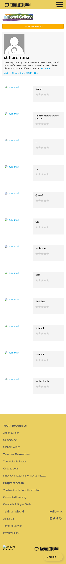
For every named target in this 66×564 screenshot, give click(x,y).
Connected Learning (14, 497)
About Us (8, 518)
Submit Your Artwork (33, 26)
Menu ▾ (50, 17)
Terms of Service (12, 525)
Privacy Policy (11, 533)
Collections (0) (28, 82)
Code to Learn (11, 468)
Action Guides (11, 433)
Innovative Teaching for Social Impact (24, 475)
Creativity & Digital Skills (17, 504)
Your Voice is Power (14, 461)
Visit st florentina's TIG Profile (21, 73)
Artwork (41, 82)
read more (45, 68)
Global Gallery (17, 17)
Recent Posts (12, 82)
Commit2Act (10, 440)
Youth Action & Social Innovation (21, 490)
